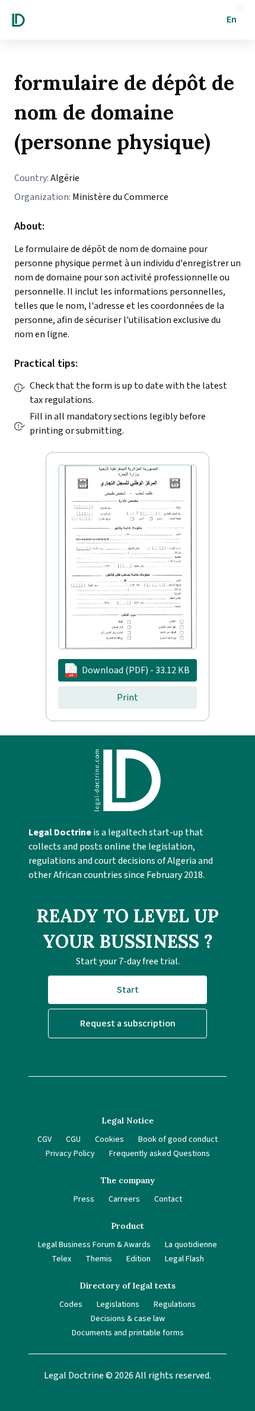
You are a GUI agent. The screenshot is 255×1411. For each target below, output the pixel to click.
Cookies (109, 1139)
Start (128, 989)
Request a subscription (128, 1023)
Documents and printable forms (128, 1333)
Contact (168, 1199)
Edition (138, 1259)
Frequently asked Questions (159, 1154)
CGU (73, 1139)
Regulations (175, 1304)
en (232, 19)
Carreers (124, 1199)
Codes (70, 1304)
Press (84, 1199)
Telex (61, 1259)
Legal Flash (184, 1259)
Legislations (118, 1304)
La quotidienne (191, 1245)
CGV (44, 1139)
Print (127, 697)
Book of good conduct (178, 1139)
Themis (98, 1259)
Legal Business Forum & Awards (94, 1245)
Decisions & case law (128, 1319)
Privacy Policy (70, 1154)
